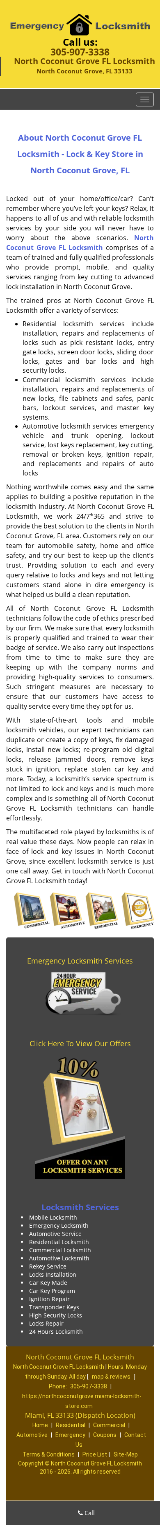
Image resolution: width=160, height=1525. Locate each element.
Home (40, 1425)
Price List (94, 1454)
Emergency (70, 1435)
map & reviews (112, 1376)
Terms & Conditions (49, 1454)
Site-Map (126, 1454)
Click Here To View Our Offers (80, 1043)
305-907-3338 (80, 51)
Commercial (109, 1425)
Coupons (105, 1435)
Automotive (32, 1435)
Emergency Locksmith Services (80, 961)
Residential (70, 1425)
